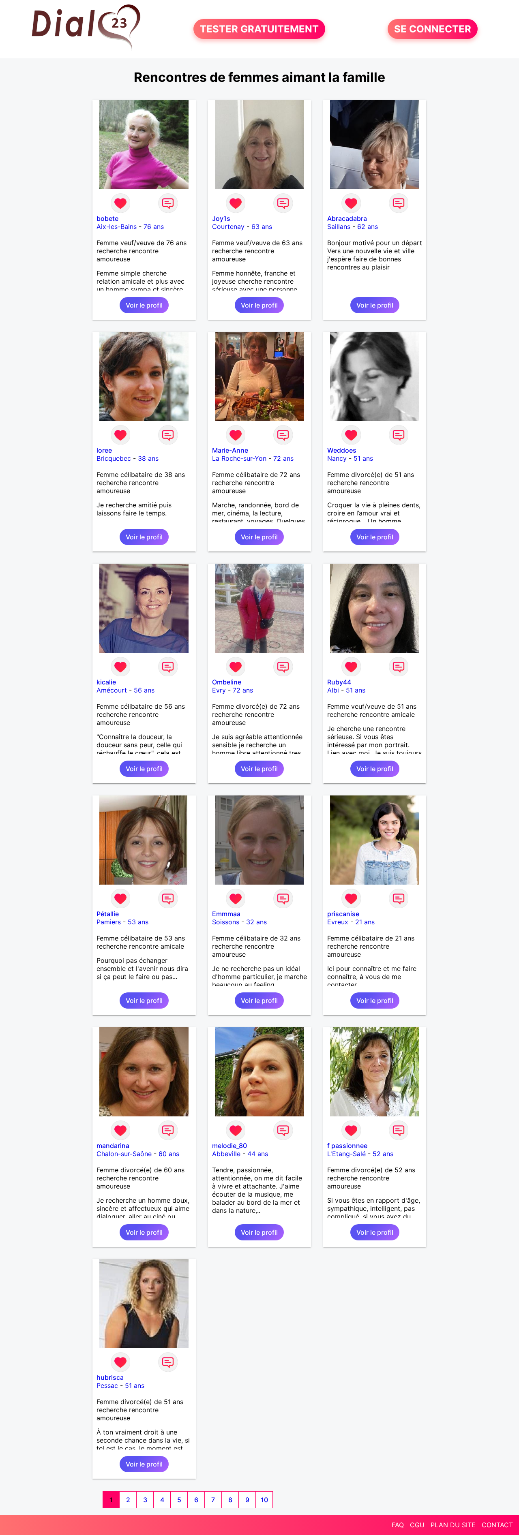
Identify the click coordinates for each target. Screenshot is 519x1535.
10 (264, 1500)
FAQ (398, 1525)
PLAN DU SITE (453, 1525)
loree (104, 450)
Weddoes (341, 450)
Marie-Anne (230, 450)
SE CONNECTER (432, 29)
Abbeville (226, 1154)
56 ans (144, 690)
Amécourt (112, 690)
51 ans (363, 458)
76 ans (154, 226)
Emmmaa (226, 914)
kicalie (106, 682)
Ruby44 (339, 682)
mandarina (113, 1146)
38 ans (148, 458)
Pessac (107, 1385)
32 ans (256, 922)
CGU (417, 1525)
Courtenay (228, 226)
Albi (333, 690)
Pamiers (109, 922)
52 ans (383, 1154)
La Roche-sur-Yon (239, 458)
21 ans (365, 922)
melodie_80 (229, 1146)
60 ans (169, 1154)
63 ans (261, 226)
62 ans (367, 226)
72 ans (283, 458)
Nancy (337, 458)
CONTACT (497, 1525)
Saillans (338, 226)
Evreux (337, 922)
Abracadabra (347, 218)
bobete (107, 218)
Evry (219, 690)
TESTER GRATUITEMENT (259, 29)
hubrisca (110, 1377)
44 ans (257, 1154)
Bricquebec (114, 458)
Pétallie (108, 914)
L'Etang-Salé (346, 1154)
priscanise (343, 914)
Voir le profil (144, 305)
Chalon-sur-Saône (124, 1154)
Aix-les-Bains (117, 226)
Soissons (225, 922)
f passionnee (347, 1146)
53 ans (138, 922)
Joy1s (221, 218)
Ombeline (226, 682)
